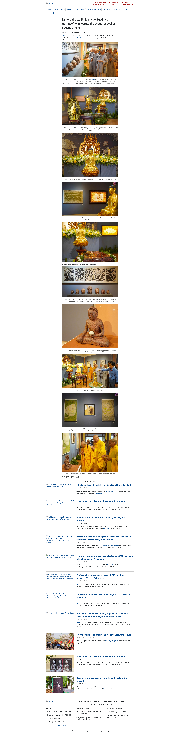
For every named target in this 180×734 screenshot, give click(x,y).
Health (114, 9)
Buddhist (80, 38)
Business (69, 9)
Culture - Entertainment (93, 9)
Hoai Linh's (110, 565)
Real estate (106, 9)
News (76, 9)
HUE (63, 36)
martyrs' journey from (111, 491)
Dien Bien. (99, 493)
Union (82, 9)
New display (51, 13)
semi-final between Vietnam (110, 546)
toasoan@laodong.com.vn (58, 725)
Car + (126, 9)
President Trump (81, 622)
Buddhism (106, 528)
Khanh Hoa (79, 584)
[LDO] (60, 486)
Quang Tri (79, 603)
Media (56, 9)
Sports (63, 9)
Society (50, 9)
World (121, 9)
